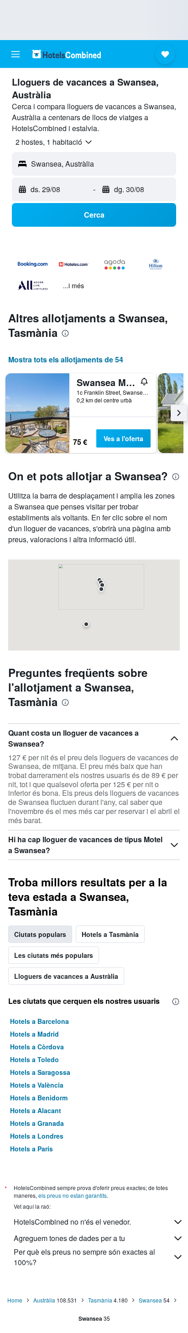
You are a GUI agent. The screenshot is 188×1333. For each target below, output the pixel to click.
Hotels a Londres (36, 1135)
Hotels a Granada (37, 1123)
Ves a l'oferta (123, 438)
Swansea (150, 1300)
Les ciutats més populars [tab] (53, 955)
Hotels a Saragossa (40, 1072)
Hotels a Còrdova (37, 1046)
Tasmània (100, 1300)
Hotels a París (31, 1148)
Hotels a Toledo (34, 1059)
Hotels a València (36, 1084)
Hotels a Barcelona (39, 1021)
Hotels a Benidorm (39, 1097)
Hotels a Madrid (34, 1033)
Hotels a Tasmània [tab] (110, 934)
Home (14, 1300)
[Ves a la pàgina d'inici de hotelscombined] (66, 54)
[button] (15, 54)
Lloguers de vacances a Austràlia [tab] (66, 976)
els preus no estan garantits (72, 1195)
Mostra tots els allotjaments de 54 (65, 359)
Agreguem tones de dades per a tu (69, 1238)
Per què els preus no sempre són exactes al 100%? (84, 1257)
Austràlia (44, 1300)
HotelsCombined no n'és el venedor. (72, 1221)
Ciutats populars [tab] (40, 934)
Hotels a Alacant (35, 1110)
